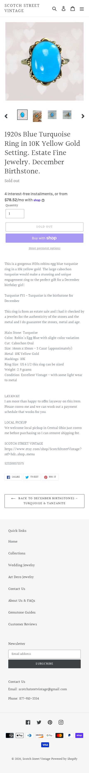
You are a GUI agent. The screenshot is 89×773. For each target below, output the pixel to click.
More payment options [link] (44, 248)
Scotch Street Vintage (22, 8)
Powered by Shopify (64, 759)
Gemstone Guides (22, 613)
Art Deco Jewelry (21, 577)
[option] (22, 114)
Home (12, 542)
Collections (16, 553)
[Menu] (81, 8)
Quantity (12, 205)
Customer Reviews (22, 624)
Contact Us (16, 589)
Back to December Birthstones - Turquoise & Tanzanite (47, 501)
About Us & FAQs (21, 601)
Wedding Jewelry (21, 565)
